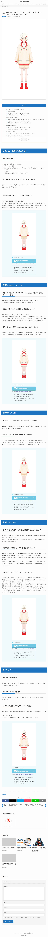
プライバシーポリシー (19, 933)
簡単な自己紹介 (11, 111)
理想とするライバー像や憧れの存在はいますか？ (19, 121)
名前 (4, 902)
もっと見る (24, 139)
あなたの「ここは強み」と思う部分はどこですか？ (19, 127)
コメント (5, 886)
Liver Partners (24, 1)
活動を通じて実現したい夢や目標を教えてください (19, 135)
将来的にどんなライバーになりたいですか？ (18, 136)
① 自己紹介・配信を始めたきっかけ (15, 109)
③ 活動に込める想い (11, 125)
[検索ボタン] (46, 1)
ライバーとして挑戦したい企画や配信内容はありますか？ (21, 133)
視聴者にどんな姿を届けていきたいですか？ (18, 129)
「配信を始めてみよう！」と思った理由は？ (18, 114)
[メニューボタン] (1, 1)
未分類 (4, 16)
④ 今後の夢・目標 (10, 131)
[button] (5, 800)
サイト (4, 912)
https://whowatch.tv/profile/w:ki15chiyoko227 (25, 263)
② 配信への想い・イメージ (12, 117)
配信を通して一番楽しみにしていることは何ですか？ (20, 122)
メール (5, 907)
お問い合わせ (26, 933)
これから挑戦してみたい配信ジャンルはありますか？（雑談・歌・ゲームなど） (26, 119)
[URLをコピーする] (42, 800)
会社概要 (31, 933)
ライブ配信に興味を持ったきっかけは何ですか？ (19, 113)
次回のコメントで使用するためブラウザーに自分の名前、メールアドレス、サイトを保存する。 (23, 917)
